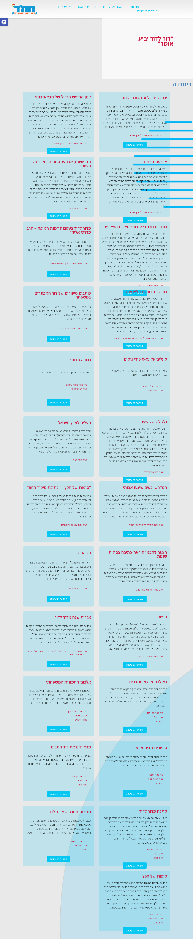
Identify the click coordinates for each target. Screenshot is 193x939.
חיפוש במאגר (86, 7)
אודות (135, 7)
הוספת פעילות (147, 11)
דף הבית (152, 7)
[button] (4, 22)
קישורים (64, 7)
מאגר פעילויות (113, 7)
